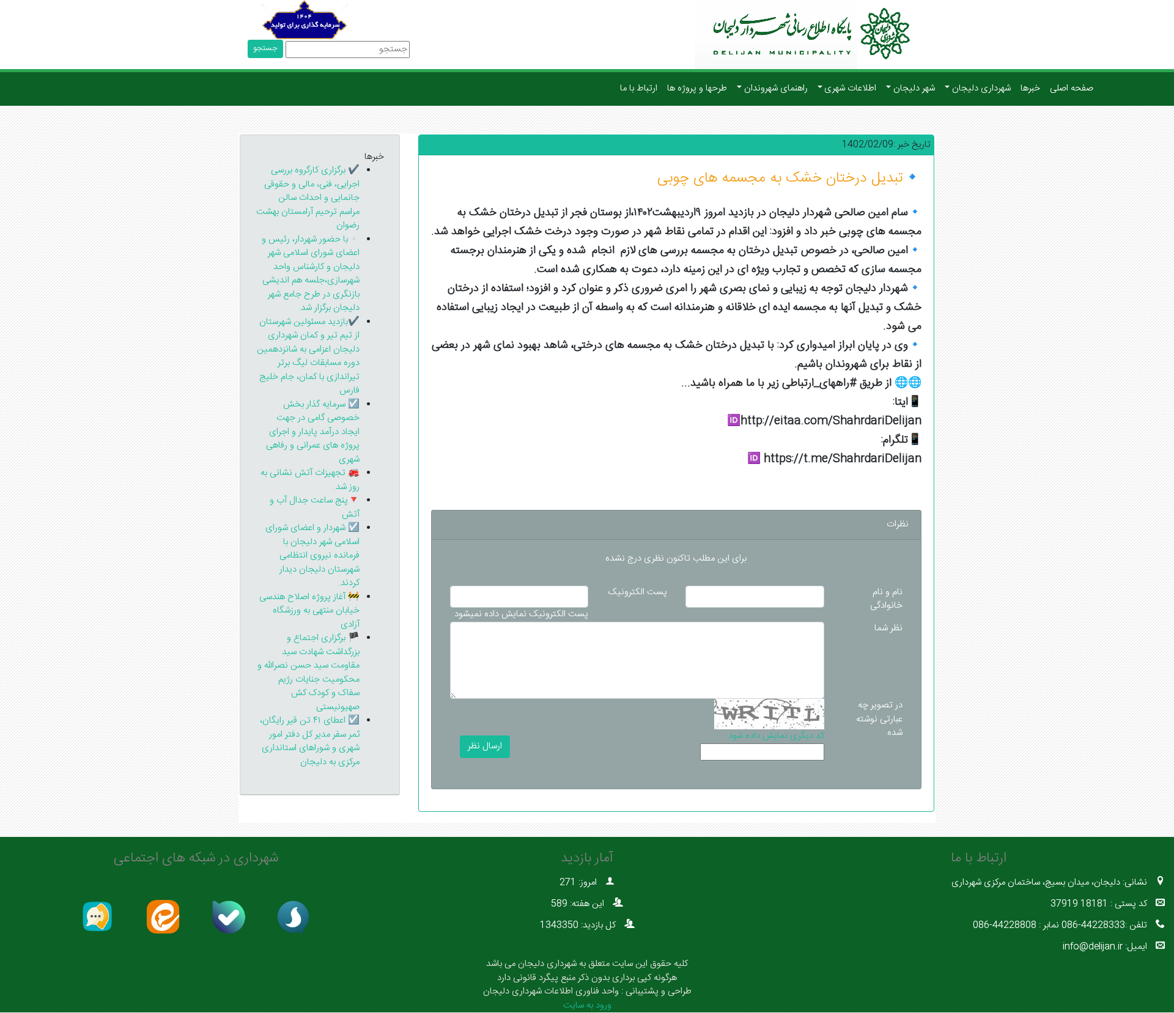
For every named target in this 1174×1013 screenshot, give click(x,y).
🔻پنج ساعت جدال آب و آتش (315, 507)
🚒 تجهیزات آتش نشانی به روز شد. (310, 480)
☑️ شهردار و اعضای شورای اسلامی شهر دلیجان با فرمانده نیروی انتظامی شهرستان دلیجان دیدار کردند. (312, 555)
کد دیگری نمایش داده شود (776, 736)
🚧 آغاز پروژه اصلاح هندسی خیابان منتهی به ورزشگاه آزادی (309, 610)
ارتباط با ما (638, 88)
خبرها (1030, 88)
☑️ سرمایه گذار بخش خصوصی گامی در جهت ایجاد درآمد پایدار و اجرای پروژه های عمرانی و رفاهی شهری (313, 432)
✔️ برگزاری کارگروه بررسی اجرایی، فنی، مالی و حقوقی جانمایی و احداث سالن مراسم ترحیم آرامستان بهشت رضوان (308, 198)
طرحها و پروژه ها (697, 88)
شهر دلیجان (914, 88)
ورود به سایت (587, 1005)
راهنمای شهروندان (776, 88)
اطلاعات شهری (850, 88)
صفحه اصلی (1071, 88)
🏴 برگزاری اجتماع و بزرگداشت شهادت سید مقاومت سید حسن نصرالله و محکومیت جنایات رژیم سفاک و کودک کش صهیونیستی (308, 672)
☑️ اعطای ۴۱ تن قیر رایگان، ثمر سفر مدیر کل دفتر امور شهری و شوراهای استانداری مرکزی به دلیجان (310, 741)
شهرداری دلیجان (981, 88)
